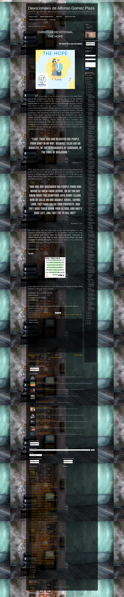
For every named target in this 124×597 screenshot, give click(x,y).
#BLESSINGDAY (45, 314)
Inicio (56, 355)
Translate (51, 455)
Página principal (33, 16)
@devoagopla (34, 314)
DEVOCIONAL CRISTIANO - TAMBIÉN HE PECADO (90, 155)
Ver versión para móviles (55, 357)
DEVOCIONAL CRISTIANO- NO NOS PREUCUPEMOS (41, 554)
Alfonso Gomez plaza (91, 73)
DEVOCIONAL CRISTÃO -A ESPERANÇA (90, 227)
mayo (89, 312)
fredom (32, 315)
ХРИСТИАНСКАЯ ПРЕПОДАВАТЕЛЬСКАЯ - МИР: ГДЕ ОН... (91, 299)
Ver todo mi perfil (88, 75)
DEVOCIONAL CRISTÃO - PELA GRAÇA (91, 215)
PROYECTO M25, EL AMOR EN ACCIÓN (43, 407)
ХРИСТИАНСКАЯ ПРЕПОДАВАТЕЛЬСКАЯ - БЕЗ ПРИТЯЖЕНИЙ (91, 105)
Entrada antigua (78, 355)
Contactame (53, 19)
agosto (89, 90)
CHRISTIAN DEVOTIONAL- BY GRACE (91, 208)
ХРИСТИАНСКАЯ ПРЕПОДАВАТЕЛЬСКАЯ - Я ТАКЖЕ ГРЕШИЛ (91, 163)
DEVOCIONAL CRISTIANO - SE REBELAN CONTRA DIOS (47, 382)
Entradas (88, 42)
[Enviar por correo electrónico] (55, 313)
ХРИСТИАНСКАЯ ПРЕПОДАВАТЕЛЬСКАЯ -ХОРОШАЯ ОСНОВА (44, 500)
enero (89, 318)
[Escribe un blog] (56, 313)
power (47, 315)
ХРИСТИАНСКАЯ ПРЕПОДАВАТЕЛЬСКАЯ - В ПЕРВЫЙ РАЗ (91, 167)
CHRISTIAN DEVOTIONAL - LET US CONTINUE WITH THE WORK (91, 189)
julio (88, 92)
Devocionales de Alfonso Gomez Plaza (61, 8)
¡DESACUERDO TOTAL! (40, 413)
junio (89, 94)
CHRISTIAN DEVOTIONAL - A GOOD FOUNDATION (41, 496)
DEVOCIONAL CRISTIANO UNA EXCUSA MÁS (45, 401)
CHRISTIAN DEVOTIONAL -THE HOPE (90, 219)
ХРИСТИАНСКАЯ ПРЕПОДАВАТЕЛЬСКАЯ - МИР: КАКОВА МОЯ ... (91, 285)
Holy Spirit (38, 315)
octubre (89, 87)
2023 (88, 81)
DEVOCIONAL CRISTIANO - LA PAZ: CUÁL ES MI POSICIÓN (91, 295)
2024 (88, 79)
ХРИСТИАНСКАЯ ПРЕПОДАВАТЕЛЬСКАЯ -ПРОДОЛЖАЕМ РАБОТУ (45, 521)
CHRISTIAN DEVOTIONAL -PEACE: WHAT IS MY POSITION (91, 290)
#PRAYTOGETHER (59, 314)
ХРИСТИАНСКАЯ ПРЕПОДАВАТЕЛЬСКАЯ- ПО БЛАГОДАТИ (91, 205)
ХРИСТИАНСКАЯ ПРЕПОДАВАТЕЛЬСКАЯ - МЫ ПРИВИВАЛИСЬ (91, 128)
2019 (88, 323)
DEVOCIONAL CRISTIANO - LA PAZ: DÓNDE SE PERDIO (91, 304)
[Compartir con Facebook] (59, 313)
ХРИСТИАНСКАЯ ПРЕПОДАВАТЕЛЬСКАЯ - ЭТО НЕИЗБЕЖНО (91, 256)
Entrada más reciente (33, 355)
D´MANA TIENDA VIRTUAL (46, 16)
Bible (65, 314)
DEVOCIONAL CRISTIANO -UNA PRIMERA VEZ (91, 175)
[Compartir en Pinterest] (60, 313)
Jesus (42, 315)
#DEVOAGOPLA (52, 314)
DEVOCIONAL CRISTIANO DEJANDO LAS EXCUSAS (46, 420)
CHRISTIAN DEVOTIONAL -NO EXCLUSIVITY (91, 244)
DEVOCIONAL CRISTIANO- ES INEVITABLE (91, 263)
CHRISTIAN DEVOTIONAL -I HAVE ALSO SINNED (90, 150)
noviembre (90, 86)
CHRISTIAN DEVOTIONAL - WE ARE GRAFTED (90, 114)
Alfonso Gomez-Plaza (70, 16)
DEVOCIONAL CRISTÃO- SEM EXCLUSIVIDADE (91, 240)
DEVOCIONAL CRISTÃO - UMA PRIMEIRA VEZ (91, 171)
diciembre (90, 84)
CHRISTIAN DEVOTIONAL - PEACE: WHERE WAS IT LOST (91, 309)
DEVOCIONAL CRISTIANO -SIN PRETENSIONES (91, 96)
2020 (88, 322)
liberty (44, 315)
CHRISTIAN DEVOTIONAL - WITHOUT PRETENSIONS (90, 101)
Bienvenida (59, 16)
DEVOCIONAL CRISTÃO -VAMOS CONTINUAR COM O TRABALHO (44, 516)
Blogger (68, 586)
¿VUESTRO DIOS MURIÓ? (41, 375)
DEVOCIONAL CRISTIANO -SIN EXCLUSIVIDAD (91, 248)
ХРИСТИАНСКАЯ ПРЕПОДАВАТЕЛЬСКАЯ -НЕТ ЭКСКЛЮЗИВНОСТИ (91, 236)
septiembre (90, 89)
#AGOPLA (40, 314)
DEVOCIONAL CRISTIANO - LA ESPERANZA (91, 231)
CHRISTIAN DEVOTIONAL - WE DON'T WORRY (90, 276)
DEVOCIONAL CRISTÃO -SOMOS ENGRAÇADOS (90, 123)
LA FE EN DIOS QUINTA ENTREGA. (43, 388)
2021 (88, 320)
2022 (88, 83)
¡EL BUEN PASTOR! (40, 394)
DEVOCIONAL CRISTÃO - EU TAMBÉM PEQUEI (91, 158)
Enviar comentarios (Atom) (39, 361)
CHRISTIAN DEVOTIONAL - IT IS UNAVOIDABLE (91, 260)
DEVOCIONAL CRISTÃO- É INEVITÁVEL (90, 251)
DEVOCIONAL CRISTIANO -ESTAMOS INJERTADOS (90, 118)
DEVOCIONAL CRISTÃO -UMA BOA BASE (90, 145)
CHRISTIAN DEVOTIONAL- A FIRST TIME (91, 178)
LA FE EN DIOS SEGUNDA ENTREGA (43, 426)
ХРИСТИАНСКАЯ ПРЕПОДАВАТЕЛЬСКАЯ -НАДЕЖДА (42, 531)
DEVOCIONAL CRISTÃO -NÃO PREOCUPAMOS (91, 267)
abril (88, 313)
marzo (89, 315)
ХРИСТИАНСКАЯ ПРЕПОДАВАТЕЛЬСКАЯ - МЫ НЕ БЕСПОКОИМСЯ (91, 271)
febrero (89, 316)
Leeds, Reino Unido (36, 317)
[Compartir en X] (58, 313)
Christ (67, 314)
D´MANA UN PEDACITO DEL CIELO (38, 19)
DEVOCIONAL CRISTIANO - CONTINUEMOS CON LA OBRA (91, 194)
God (35, 315)
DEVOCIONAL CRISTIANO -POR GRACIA (91, 212)
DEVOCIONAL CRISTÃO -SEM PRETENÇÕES (90, 109)
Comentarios (89, 44)
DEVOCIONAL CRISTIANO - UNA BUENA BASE (91, 136)
